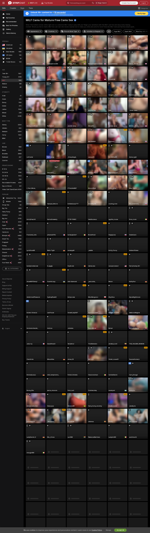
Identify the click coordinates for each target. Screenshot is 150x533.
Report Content (7, 292)
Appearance (34, 31)
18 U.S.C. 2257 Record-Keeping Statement (9, 315)
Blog (3, 282)
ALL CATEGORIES (13, 268)
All (109, 31)
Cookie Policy (97, 530)
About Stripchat (7, 279)
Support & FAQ (7, 285)
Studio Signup (6, 308)
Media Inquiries (7, 295)
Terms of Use (6, 302)
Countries (51, 31)
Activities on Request (93, 31)
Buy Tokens (6, 320)
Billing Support (7, 289)
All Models (5, 312)
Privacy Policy (6, 298)
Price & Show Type (70, 31)
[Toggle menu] (3, 3)
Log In (144, 3)
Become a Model (7, 305)
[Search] (92, 2)
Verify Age (141, 13)
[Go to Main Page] (16, 3)
